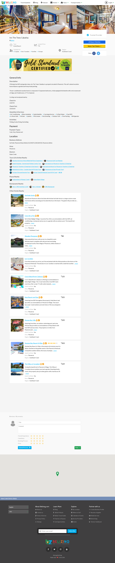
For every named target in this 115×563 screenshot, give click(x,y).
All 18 (60, 172)
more (26, 203)
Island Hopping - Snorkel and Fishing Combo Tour (26, 163)
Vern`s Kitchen (36, 186)
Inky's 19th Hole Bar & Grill (20, 186)
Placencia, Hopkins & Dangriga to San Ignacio (25, 166)
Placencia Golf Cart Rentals (54, 160)
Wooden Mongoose (31, 236)
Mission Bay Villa (30, 320)
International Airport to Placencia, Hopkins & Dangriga (58, 166)
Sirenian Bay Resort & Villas (34, 343)
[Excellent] (42, 435)
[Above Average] (39, 438)
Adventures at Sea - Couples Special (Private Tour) (26, 169)
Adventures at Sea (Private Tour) (54, 169)
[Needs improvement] (34, 435)
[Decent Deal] (37, 443)
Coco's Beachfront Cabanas (34, 276)
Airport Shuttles (95, 42)
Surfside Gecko (30, 195)
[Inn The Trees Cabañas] (94, 53)
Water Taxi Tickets (94, 46)
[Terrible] (31, 435)
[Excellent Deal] (42, 443)
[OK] (37, 435)
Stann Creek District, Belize (9, 498)
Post (77, 447)
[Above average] (39, 435)
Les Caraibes (29, 259)
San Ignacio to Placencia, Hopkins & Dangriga (58, 163)
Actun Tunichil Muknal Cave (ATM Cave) (45, 172)
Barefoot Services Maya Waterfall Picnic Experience (27, 160)
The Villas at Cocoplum (32, 364)
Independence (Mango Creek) (21, 179)
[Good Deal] (39, 443)
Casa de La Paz (30, 216)
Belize (12, 40)
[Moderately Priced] (34, 443)
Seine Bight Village (39, 179)
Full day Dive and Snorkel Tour (21, 172)
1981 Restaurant (49, 186)
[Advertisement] (45, 398)
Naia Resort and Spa (31, 297)
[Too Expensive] (31, 443)
